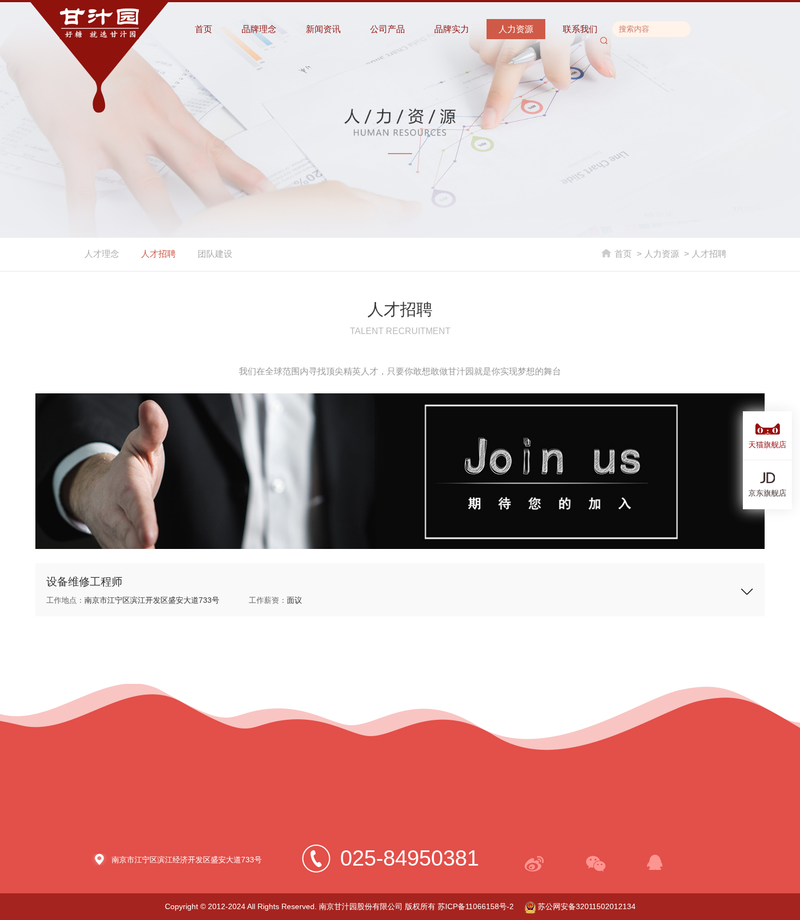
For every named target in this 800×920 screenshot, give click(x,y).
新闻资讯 (323, 29)
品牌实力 (451, 29)
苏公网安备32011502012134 (586, 906)
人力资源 (516, 29)
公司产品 (387, 29)
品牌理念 (259, 29)
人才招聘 (158, 253)
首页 (203, 29)
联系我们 (580, 29)
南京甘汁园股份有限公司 (361, 906)
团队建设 (215, 253)
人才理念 (101, 253)
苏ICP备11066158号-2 (476, 906)
